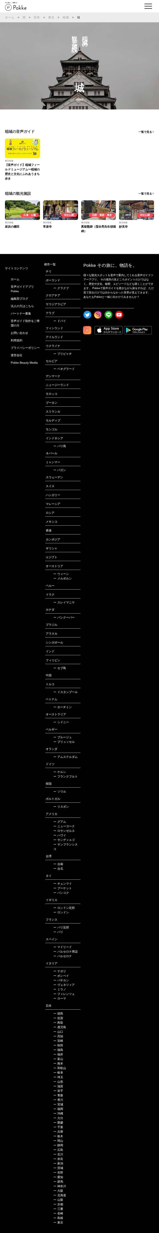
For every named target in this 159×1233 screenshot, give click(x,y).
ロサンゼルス (64, 830)
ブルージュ (62, 737)
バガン (59, 470)
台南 (58, 864)
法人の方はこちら (22, 306)
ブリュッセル (64, 741)
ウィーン (61, 574)
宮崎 (58, 1040)
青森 (58, 1095)
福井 (58, 1054)
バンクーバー (64, 617)
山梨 (58, 1199)
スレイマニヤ (64, 602)
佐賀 (58, 1018)
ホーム (9, 17)
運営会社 (16, 355)
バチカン (61, 980)
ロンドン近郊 (64, 907)
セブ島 (59, 668)
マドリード (62, 947)
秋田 (58, 1045)
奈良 (58, 1159)
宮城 (58, 1104)
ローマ (59, 998)
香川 (58, 1099)
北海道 (59, 1195)
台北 (58, 868)
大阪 (58, 1190)
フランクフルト (65, 776)
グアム (59, 821)
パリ (58, 932)
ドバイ (59, 321)
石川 (58, 1154)
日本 (37, 17)
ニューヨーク (64, 826)
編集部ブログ (19, 298)
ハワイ (59, 835)
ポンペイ (61, 975)
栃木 (58, 1136)
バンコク (61, 892)
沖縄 (58, 1113)
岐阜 (58, 1072)
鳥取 (58, 1022)
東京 (51, 17)
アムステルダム (65, 756)
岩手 (58, 1090)
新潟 (58, 1163)
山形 (58, 1081)
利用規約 (16, 340)
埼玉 (58, 1077)
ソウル (59, 791)
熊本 (58, 1063)
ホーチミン (62, 707)
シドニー (61, 722)
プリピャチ (62, 353)
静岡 (58, 1145)
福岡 (58, 1109)
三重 (58, 1208)
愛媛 (58, 1122)
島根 (58, 1218)
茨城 (58, 1168)
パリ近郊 (61, 927)
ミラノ (59, 989)
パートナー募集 (21, 313)
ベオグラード (64, 368)
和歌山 (59, 1068)
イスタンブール (65, 692)
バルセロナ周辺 (65, 951)
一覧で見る (145, 132)
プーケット (62, 888)
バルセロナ (62, 956)
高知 (58, 1036)
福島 (58, 1049)
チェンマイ (62, 883)
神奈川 (59, 1186)
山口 (58, 1031)
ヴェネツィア (64, 984)
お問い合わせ (19, 333)
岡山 (58, 1140)
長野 (58, 1172)
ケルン (59, 772)
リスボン (61, 806)
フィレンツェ (64, 994)
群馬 (58, 1181)
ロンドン (61, 912)
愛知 (58, 1177)
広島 (58, 1149)
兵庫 (58, 1131)
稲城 (66, 17)
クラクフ (61, 288)
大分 (58, 1118)
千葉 (58, 1127)
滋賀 (58, 1086)
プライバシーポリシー (25, 347)
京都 (58, 1204)
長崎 (58, 1213)
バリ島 (59, 446)
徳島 (58, 1013)
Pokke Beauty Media (24, 362)
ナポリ (59, 971)
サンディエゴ (64, 839)
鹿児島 (59, 1027)
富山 (58, 1059)
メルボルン (62, 578)
